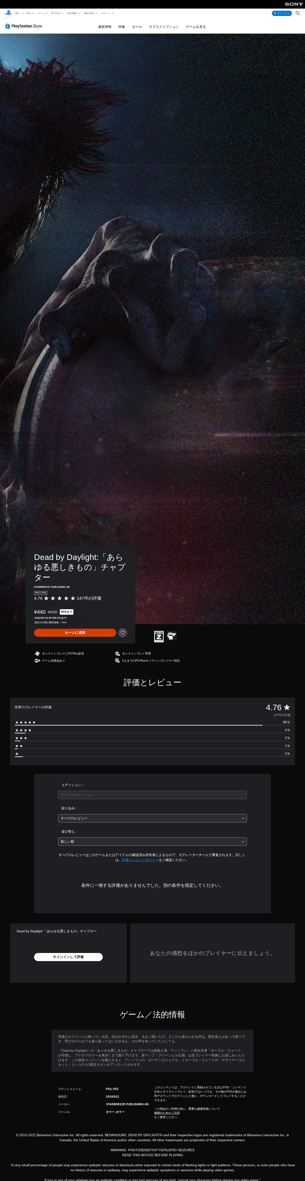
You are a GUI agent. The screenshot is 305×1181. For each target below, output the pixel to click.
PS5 (28, 13)
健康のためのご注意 (167, 1113)
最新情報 (89, 13)
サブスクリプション (164, 27)
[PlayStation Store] (25, 26)
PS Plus (55, 13)
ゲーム (41, 13)
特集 (121, 27)
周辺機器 (72, 13)
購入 (17, 13)
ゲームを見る (196, 27)
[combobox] (152, 795)
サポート (106, 13)
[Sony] (294, 7)
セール (137, 27)
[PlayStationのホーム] (8, 13)
